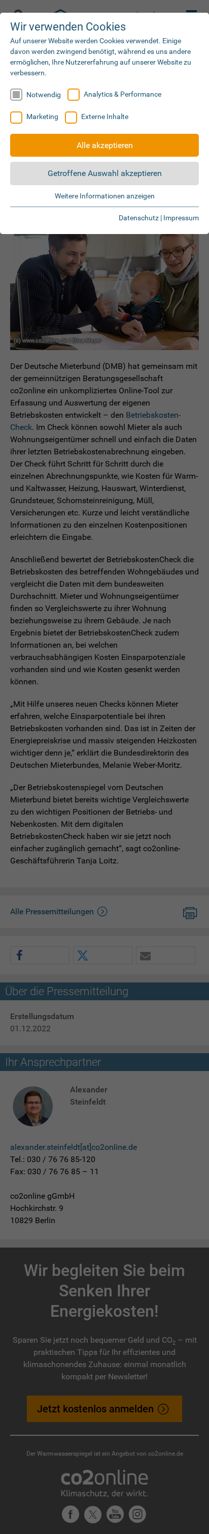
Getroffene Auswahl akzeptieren (105, 173)
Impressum (181, 218)
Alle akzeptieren (105, 145)
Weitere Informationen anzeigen (105, 196)
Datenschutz (139, 218)
